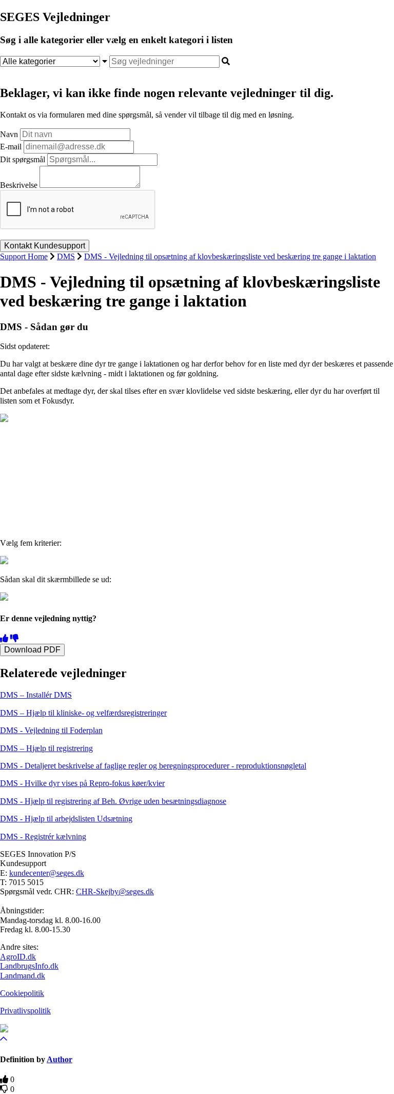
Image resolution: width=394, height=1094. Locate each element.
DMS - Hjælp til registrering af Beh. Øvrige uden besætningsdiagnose (113, 801)
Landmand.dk (22, 975)
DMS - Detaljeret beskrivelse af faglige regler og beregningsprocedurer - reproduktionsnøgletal (153, 765)
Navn (9, 134)
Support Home (24, 256)
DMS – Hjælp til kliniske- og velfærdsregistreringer (83, 712)
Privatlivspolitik (25, 1010)
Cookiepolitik (22, 993)
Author (59, 1059)
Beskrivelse (18, 185)
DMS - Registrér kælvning (43, 836)
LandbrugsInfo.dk (29, 966)
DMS (66, 256)
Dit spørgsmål (22, 159)
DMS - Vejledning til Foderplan (51, 730)
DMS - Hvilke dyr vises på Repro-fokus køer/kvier (82, 783)
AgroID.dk (18, 956)
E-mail (11, 146)
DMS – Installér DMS (36, 694)
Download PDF (32, 649)
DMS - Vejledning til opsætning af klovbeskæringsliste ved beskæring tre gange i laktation (230, 256)
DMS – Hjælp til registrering (46, 748)
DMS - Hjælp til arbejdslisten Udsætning (66, 818)
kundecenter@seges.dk (46, 873)
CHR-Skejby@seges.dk (115, 891)
